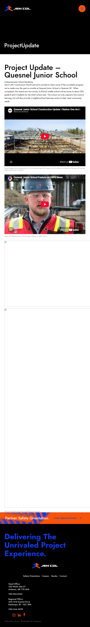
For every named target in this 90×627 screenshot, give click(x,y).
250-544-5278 (15, 609)
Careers (45, 576)
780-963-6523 (15, 594)
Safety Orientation (31, 576)
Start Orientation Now (65, 518)
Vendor (54, 576)
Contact (63, 576)
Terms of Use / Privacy (11, 621)
